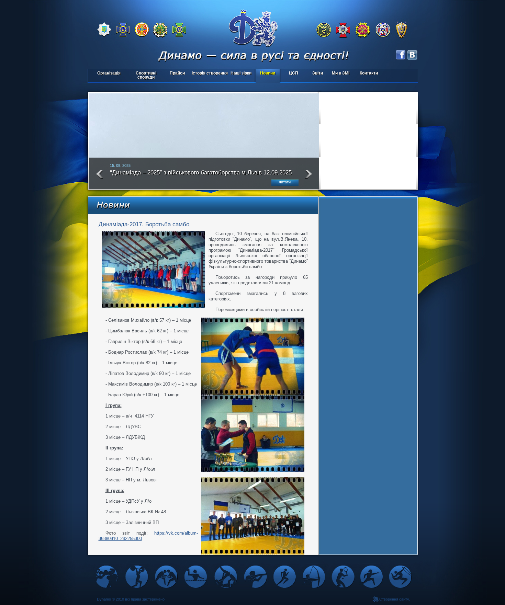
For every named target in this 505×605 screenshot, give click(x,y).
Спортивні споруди (146, 75)
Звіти (317, 73)
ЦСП (289, 74)
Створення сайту (394, 599)
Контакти (369, 73)
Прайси (177, 73)
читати (285, 182)
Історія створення (210, 73)
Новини (267, 73)
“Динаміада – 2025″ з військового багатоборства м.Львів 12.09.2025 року (201, 175)
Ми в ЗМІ (340, 73)
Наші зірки (240, 74)
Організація (109, 73)
